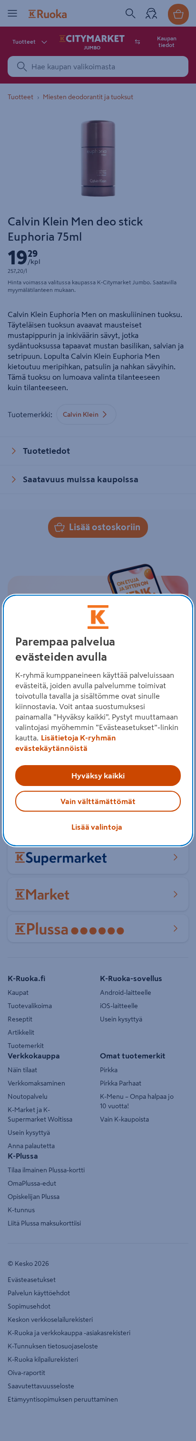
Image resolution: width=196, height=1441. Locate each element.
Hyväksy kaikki (98, 775)
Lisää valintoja (96, 827)
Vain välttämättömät (98, 801)
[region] (98, 720)
